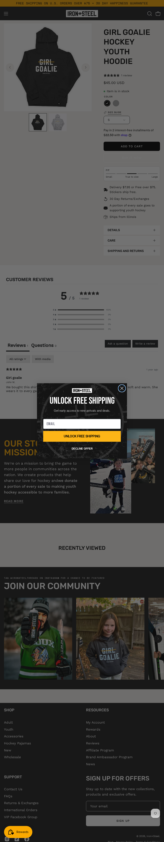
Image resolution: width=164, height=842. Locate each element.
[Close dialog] (121, 388)
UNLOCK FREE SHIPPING (82, 436)
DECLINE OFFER (82, 448)
